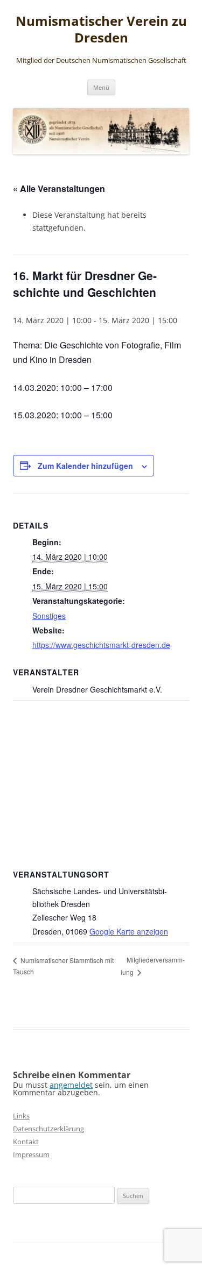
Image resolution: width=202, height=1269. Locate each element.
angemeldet (71, 1085)
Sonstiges (49, 615)
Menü (101, 87)
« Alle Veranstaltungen (59, 188)
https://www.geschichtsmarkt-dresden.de (101, 644)
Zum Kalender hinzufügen (85, 465)
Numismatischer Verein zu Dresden (101, 29)
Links (21, 1116)
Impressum (31, 1154)
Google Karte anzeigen (128, 931)
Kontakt (26, 1141)
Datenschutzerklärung (48, 1128)
